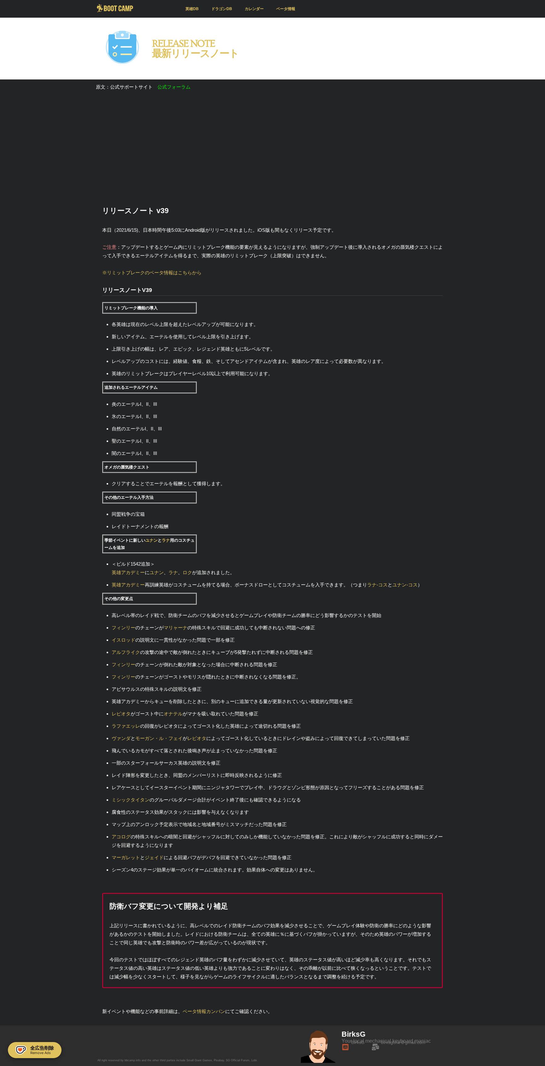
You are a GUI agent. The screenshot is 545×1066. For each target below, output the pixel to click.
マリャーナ (175, 627)
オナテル (173, 713)
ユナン (151, 540)
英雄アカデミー (128, 572)
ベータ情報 (285, 9)
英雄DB (192, 9)
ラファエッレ (126, 726)
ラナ (166, 540)
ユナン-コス (405, 584)
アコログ (121, 836)
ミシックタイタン (130, 799)
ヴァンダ (121, 738)
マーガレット (126, 857)
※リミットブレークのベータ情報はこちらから (152, 272)
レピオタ (121, 713)
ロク (187, 572)
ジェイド (154, 857)
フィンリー (123, 627)
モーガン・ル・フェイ (159, 738)
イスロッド (123, 640)
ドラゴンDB (221, 9)
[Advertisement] (272, 148)
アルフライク (126, 652)
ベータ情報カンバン (204, 1011)
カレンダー (254, 9)
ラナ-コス (377, 584)
